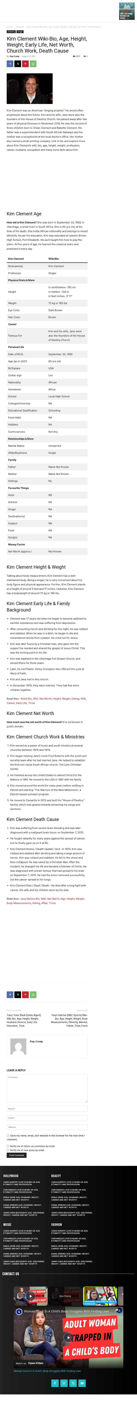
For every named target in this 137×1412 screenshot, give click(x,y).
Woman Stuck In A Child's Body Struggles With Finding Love (66, 1311)
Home (10, 26)
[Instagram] (64, 1383)
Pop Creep (14, 56)
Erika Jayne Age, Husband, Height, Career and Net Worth (21, 1198)
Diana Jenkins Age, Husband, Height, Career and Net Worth (22, 1206)
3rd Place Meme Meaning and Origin (126, 15)
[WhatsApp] (33, 63)
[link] (19, 1312)
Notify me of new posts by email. (27, 1150)
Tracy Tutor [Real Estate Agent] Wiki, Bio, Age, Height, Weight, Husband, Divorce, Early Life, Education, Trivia (24, 1020)
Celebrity (20, 26)
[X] (17, 63)
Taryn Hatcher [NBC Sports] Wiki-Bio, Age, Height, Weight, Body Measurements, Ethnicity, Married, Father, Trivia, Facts (69, 1020)
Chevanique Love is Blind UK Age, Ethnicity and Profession (20, 1191)
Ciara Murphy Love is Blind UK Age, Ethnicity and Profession (21, 1183)
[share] (117, 1310)
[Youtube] (82, 1383)
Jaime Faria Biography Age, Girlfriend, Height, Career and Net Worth (24, 1214)
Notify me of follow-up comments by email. (32, 1146)
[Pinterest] (25, 63)
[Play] (100, 1296)
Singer (20, 31)
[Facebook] (10, 63)
